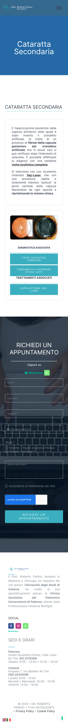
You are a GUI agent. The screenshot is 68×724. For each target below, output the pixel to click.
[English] (4, 719)
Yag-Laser (34, 175)
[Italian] (9, 719)
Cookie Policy (46, 711)
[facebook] (11, 626)
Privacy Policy (25, 711)
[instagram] (18, 626)
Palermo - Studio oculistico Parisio (31, 448)
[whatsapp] (47, 373)
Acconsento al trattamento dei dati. (32, 486)
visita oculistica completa (30, 164)
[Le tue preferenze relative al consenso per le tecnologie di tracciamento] (62, 718)
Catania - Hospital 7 (22, 451)
